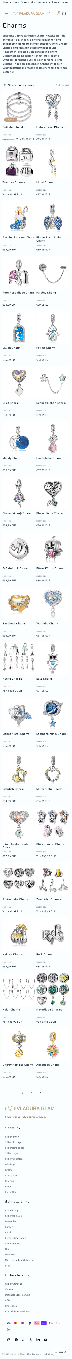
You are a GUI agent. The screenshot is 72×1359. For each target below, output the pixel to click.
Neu (7, 1249)
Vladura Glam (17, 1354)
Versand (9, 1289)
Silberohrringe (13, 1142)
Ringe (8, 1186)
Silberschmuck (13, 1215)
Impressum (11, 1305)
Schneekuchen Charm (51, 403)
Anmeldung (11, 1210)
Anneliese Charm (48, 1065)
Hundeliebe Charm (48, 458)
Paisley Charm (46, 293)
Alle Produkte (12, 1243)
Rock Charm (44, 954)
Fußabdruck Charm (15, 568)
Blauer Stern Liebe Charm (49, 239)
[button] (6, 13)
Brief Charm (11, 403)
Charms (9, 1180)
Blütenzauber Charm (50, 844)
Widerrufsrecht (13, 1283)
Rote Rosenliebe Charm (18, 293)
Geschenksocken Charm (19, 237)
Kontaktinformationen (17, 1311)
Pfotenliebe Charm (15, 899)
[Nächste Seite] (49, 1092)
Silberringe (11, 1153)
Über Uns (10, 1254)
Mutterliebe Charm (49, 789)
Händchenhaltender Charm (16, 846)
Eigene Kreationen (15, 1237)
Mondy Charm (12, 458)
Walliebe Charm (47, 623)
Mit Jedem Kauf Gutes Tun (19, 1260)
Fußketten (11, 1192)
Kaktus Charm (12, 954)
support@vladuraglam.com (29, 1116)
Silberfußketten (14, 1158)
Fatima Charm (45, 348)
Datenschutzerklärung (17, 1294)
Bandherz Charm (14, 623)
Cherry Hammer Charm (18, 1065)
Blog (7, 1265)
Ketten (9, 1169)
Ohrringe (10, 1164)
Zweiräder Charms (48, 899)
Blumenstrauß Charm (17, 513)
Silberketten (12, 1136)
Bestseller (10, 1221)
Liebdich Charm (13, 789)
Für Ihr (9, 1232)
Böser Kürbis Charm (50, 568)
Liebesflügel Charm (16, 734)
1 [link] (22, 1092)
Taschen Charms (14, 182)
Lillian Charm (11, 348)
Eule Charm (44, 679)
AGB (7, 1300)
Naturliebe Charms (49, 1009)
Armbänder (11, 1175)
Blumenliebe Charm (49, 513)
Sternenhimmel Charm (51, 734)
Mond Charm (45, 182)
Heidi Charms (12, 1009)
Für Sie (9, 1226)
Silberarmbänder (14, 1147)
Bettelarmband (13, 127)
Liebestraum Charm (49, 127)
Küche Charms (12, 679)
